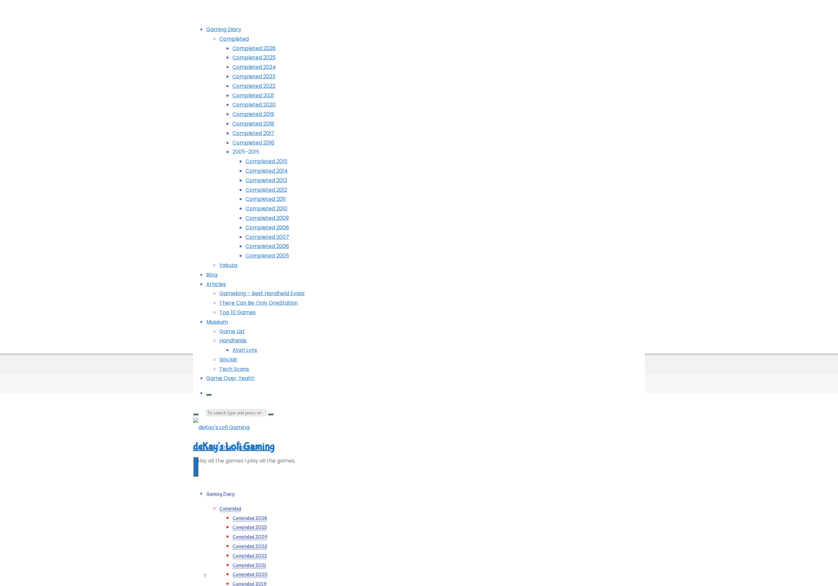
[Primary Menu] (195, 467)
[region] (572, 276)
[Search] (208, 395)
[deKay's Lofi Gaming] (221, 427)
